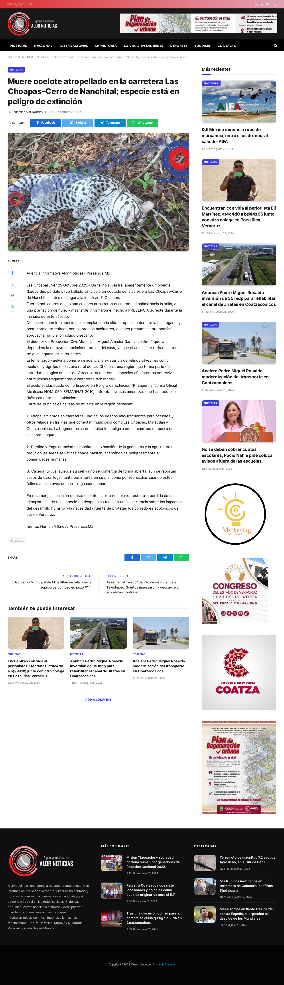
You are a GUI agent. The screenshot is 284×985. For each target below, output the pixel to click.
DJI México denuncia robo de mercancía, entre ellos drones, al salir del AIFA (235, 135)
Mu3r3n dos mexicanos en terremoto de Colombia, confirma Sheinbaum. (246, 886)
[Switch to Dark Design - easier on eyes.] (275, 4)
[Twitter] (12, 284)
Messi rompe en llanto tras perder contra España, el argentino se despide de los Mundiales (247, 913)
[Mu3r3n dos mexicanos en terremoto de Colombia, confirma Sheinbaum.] (205, 886)
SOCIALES (203, 45)
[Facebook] (12, 273)
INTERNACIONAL (73, 45)
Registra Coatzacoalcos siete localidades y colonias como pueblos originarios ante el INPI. (151, 890)
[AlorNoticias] (32, 23)
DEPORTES (178, 45)
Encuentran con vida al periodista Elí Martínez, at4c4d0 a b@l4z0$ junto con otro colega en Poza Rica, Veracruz (36, 668)
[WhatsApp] (12, 306)
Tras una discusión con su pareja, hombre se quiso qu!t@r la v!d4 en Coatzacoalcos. (154, 918)
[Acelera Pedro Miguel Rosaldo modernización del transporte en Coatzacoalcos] (161, 633)
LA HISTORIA (106, 45)
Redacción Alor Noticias (27, 112)
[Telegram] (12, 295)
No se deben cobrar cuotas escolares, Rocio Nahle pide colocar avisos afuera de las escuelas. (238, 455)
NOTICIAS (18, 45)
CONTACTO (227, 45)
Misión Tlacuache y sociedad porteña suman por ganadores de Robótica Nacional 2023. (153, 862)
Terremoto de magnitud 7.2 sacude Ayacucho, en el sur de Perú (247, 859)
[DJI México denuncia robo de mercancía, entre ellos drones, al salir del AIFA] (239, 101)
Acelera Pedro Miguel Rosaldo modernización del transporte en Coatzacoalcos (159, 666)
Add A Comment (98, 700)
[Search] (275, 45)
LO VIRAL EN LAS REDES (143, 45)
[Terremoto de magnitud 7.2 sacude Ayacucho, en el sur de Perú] (205, 863)
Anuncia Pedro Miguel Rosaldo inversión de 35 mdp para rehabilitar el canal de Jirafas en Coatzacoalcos (97, 668)
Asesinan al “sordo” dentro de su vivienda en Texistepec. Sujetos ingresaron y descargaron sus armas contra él (143, 587)
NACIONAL (43, 45)
